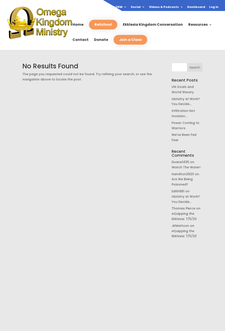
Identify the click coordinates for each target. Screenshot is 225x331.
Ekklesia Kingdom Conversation (153, 25)
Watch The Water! (186, 167)
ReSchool (103, 24)
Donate (101, 40)
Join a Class (130, 39)
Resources (198, 25)
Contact (81, 40)
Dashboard (196, 7)
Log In (213, 7)
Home (78, 25)
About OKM (113, 7)
